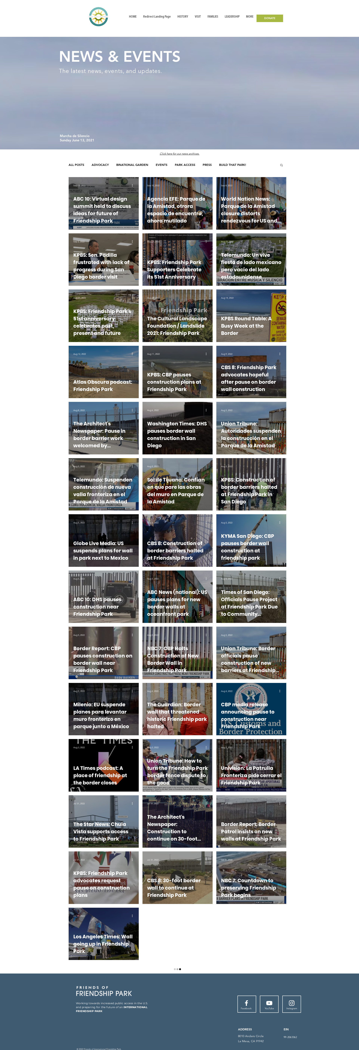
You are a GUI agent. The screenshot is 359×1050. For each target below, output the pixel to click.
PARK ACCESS (185, 165)
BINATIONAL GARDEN (132, 165)
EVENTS (161, 165)
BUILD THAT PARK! (232, 165)
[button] (281, 165)
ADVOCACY (100, 165)
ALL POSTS (76, 165)
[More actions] (133, 185)
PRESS (207, 165)
